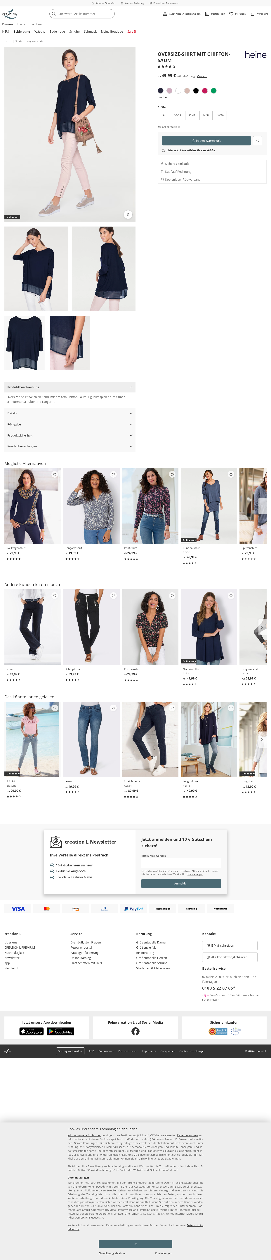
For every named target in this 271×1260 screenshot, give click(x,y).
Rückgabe (14, 424)
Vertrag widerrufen (70, 1051)
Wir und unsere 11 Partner (84, 1135)
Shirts (18, 41)
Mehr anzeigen (195, 874)
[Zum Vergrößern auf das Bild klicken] (128, 214)
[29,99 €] (32, 506)
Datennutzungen (187, 1135)
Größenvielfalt (146, 948)
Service (76, 933)
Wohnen (38, 24)
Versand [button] (202, 76)
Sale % (131, 31)
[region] (135, 1191)
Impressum (149, 1051)
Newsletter (12, 958)
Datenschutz (106, 1051)
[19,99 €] (91, 506)
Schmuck (90, 31)
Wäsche (39, 31)
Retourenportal (81, 948)
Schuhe (74, 31)
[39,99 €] (91, 627)
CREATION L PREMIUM (19, 948)
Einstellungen (163, 1253)
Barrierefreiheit (128, 1051)
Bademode (57, 31)
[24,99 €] (150, 506)
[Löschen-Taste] (110, 13)
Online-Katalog (80, 958)
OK (135, 1244)
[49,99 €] (32, 627)
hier (195, 1154)
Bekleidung (21, 31)
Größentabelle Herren (151, 958)
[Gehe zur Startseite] (9, 13)
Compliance (167, 1051)
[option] (161, 91)
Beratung (144, 933)
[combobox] (90, 13)
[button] (6, 41)
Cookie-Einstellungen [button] (192, 1051)
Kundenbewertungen (22, 446)
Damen (7, 24)
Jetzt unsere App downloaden (46, 1022)
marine (162, 97)
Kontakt (209, 933)
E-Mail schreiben (220, 946)
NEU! (5, 31)
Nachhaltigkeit (14, 953)
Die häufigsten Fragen (85, 942)
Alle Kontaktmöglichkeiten (229, 957)
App (7, 963)
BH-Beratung (145, 953)
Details (12, 413)
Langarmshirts (35, 41)
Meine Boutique (112, 31)
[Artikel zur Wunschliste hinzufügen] (257, 140)
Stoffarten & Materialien (153, 968)
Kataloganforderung (84, 953)
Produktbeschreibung (23, 387)
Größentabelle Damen (151, 942)
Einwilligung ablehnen (112, 1253)
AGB (91, 1051)
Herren (22, 24)
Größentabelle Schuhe (151, 963)
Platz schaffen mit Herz (86, 963)
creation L (12, 933)
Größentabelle (171, 126)
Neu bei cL (11, 968)
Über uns (10, 942)
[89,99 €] (150, 739)
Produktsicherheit (19, 435)
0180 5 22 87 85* (218, 988)
